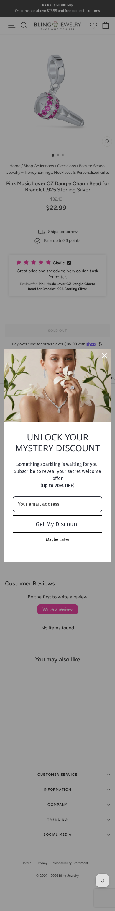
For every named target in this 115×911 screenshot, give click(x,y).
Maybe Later (57, 539)
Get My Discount (57, 524)
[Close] (104, 356)
